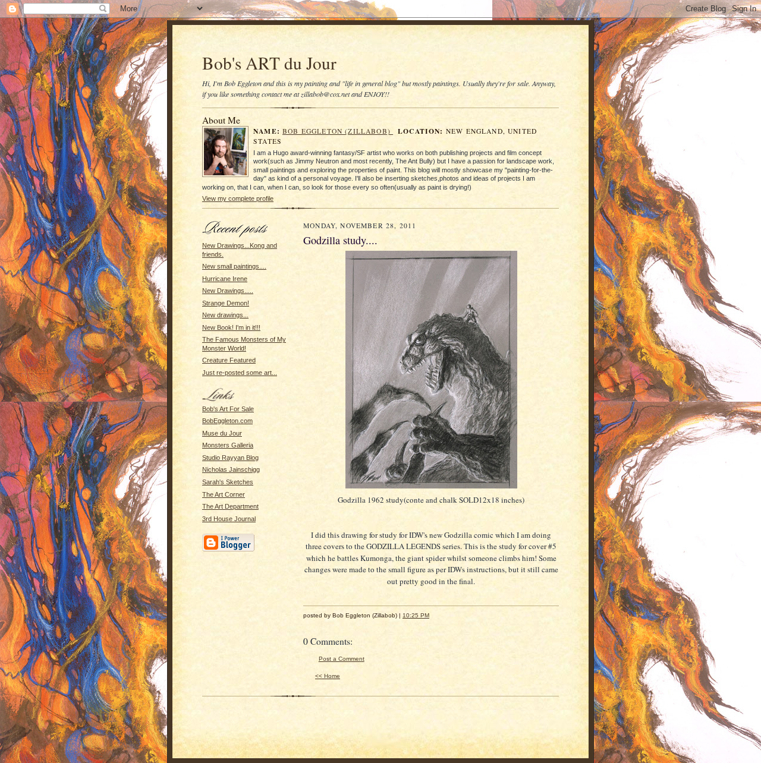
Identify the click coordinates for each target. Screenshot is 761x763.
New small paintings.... (234, 266)
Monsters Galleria (227, 445)
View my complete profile (237, 198)
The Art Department (230, 506)
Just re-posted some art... (239, 372)
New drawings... (225, 315)
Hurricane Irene (224, 278)
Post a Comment (341, 658)
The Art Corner (223, 494)
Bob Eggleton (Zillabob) (337, 131)
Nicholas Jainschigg (231, 469)
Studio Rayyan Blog (230, 457)
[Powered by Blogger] (228, 549)
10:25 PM (415, 615)
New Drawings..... (227, 290)
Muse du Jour (222, 433)
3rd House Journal (229, 518)
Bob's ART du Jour (269, 62)
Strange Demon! (225, 303)
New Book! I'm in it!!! (231, 327)
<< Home (327, 676)
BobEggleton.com (227, 420)
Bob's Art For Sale (228, 408)
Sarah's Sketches (227, 481)
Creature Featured (229, 360)
